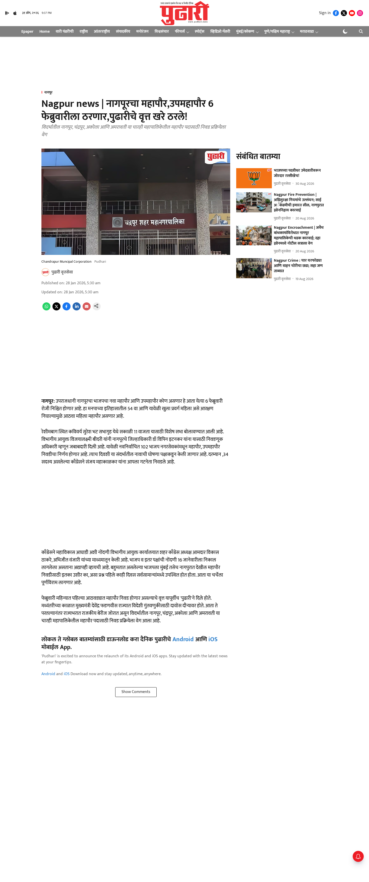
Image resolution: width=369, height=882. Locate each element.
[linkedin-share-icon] (77, 309)
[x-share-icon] (56, 309)
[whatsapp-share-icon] (46, 309)
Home (44, 31)
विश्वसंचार (162, 31)
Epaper (27, 31)
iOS (213, 639)
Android (183, 639)
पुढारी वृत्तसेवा (62, 272)
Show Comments (135, 691)
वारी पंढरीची (65, 31)
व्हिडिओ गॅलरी (220, 31)
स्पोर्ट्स (199, 31)
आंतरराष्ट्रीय (102, 31)
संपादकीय (123, 31)
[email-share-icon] (87, 309)
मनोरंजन (142, 31)
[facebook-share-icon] (67, 309)
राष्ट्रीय (84, 31)
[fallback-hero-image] (254, 178)
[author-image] (45, 272)
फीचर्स (180, 31)
